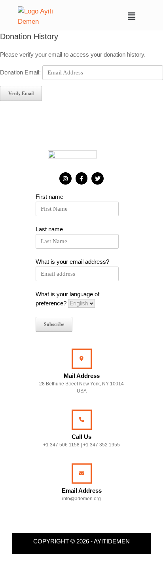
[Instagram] (65, 178)
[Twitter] (97, 178)
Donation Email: (20, 72)
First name (49, 196)
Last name (49, 229)
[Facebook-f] (82, 178)
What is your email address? (72, 261)
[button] (131, 16)
